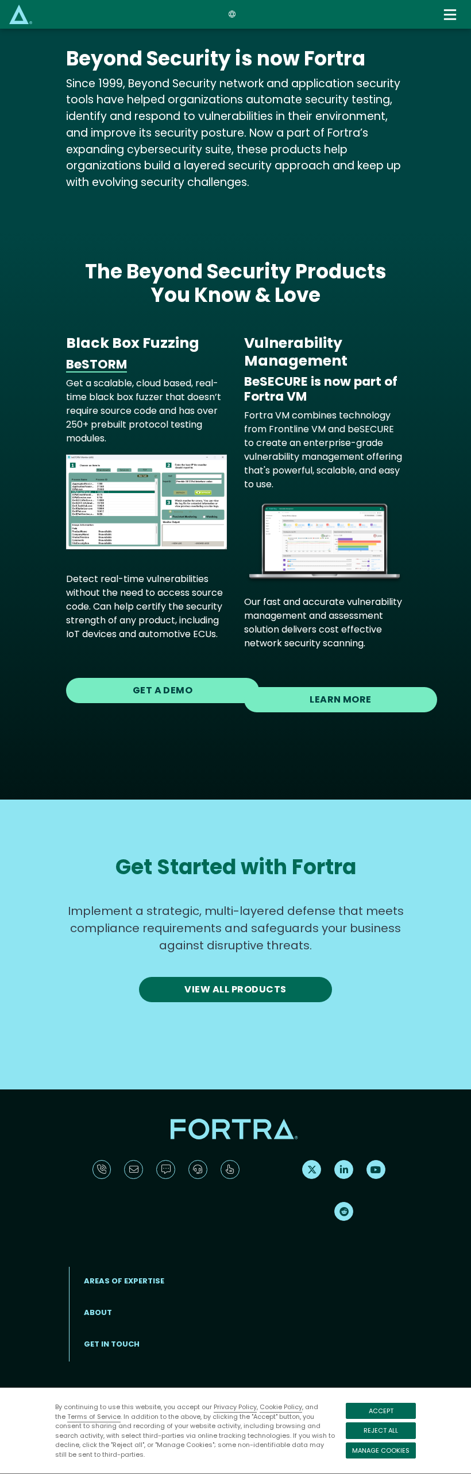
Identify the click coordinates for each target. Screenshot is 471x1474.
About (98, 1312)
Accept (381, 1410)
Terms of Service (94, 1416)
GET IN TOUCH (112, 1344)
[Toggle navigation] (451, 14)
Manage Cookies (381, 1450)
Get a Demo (163, 690)
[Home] (20, 14)
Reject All (381, 1430)
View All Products (235, 989)
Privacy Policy (235, 1406)
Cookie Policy (281, 1406)
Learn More (341, 699)
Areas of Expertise (124, 1280)
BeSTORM (96, 364)
